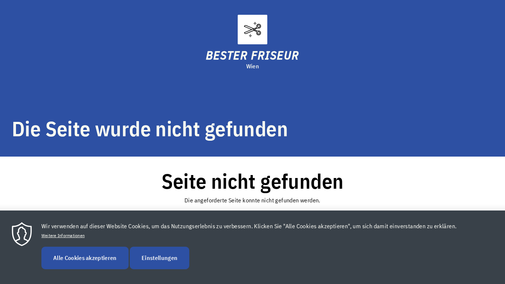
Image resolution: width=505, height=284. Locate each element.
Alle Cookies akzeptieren (85, 257)
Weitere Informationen (63, 235)
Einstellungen (159, 257)
